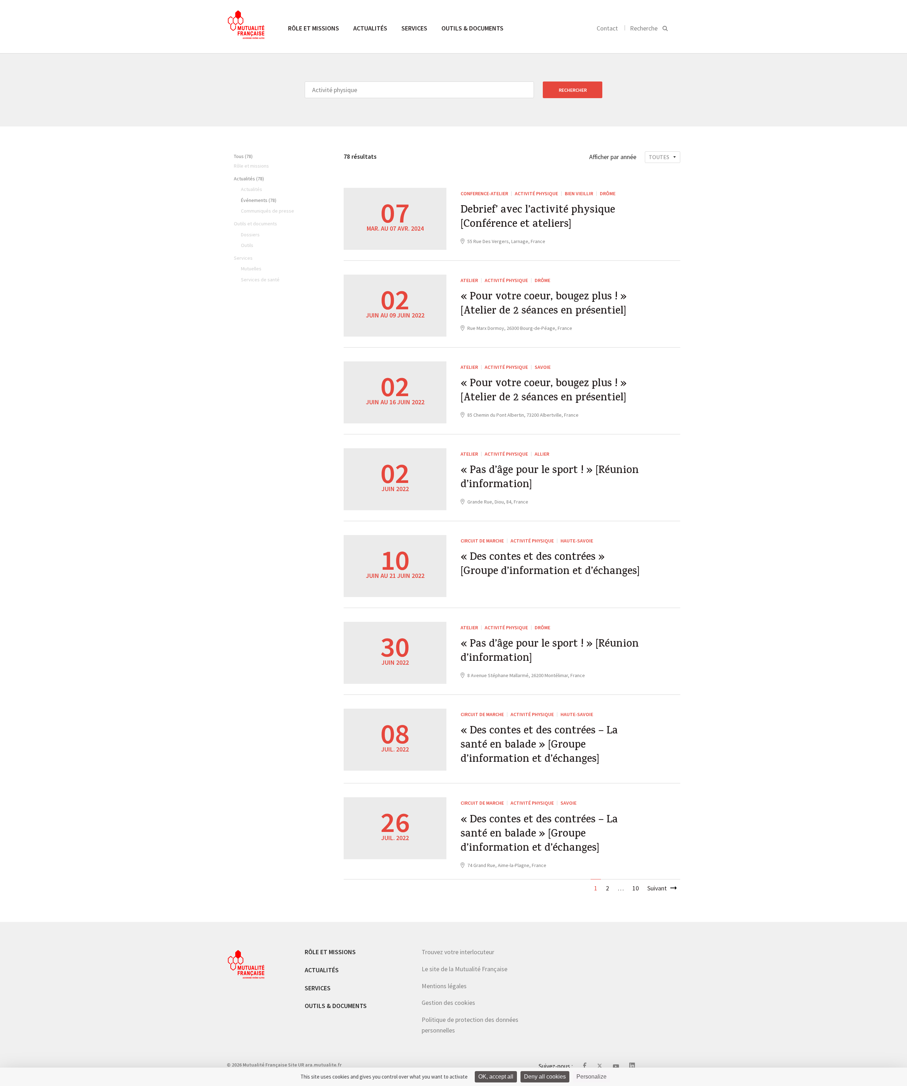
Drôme (607, 193)
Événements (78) (258, 200)
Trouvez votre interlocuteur (458, 952)
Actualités (370, 28)
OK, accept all (495, 1077)
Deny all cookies (545, 1077)
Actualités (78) (249, 178)
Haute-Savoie (576, 541)
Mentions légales (444, 986)
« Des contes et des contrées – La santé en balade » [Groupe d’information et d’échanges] (539, 746)
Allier (542, 454)
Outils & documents (472, 28)
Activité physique (536, 193)
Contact (607, 28)
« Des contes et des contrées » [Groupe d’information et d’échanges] (550, 565)
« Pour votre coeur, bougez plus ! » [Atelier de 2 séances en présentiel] (544, 305)
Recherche (644, 28)
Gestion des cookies (448, 1002)
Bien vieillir (579, 193)
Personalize (591, 1077)
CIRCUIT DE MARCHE (482, 541)
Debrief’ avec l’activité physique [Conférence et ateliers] (538, 218)
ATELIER (469, 280)
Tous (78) (243, 156)
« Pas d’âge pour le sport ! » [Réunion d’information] (550, 478)
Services (414, 28)
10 (635, 888)
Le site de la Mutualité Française (464, 969)
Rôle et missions (313, 28)
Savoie (543, 367)
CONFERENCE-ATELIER (484, 193)
